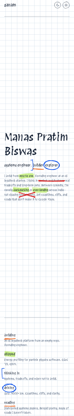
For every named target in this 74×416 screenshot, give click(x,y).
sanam (10, 5)
